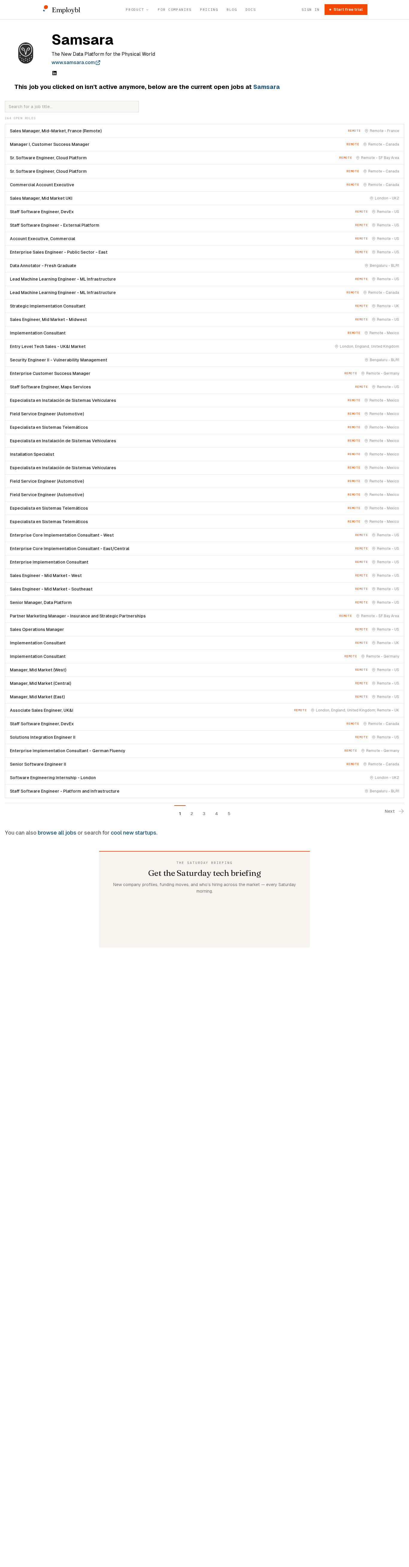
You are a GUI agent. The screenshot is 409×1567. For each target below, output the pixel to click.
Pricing (209, 9)
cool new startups (133, 832)
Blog (232, 9)
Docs (251, 9)
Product (135, 9)
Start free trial (348, 9)
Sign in (311, 9)
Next (390, 811)
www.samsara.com (73, 62)
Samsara (266, 87)
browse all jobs (57, 832)
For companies (175, 9)
